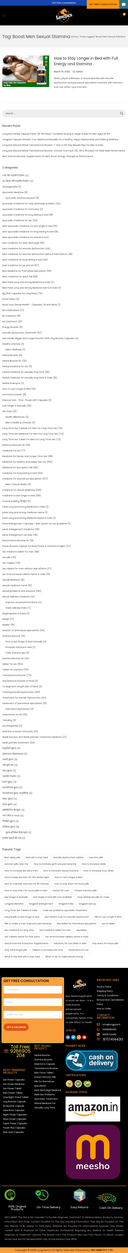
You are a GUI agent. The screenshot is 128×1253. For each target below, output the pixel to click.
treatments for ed (78, 949)
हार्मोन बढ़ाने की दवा (11, 838)
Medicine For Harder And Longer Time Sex (24, 456)
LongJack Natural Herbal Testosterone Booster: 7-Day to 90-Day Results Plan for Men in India (52, 145)
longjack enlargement (41, 903)
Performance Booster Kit (15, 540)
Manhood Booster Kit (13, 445)
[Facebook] (68, 1037)
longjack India (66, 903)
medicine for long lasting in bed (19, 473)
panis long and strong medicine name (23, 512)
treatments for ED (12, 714)
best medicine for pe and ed (18, 265)
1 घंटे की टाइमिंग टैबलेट (13, 175)
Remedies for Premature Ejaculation (76, 923)
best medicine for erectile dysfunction (23, 248)
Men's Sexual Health (16, 484)
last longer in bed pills (16, 897)
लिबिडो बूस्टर (8, 821)
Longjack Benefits (14, 903)
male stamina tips (15, 652)
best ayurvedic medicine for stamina (22, 237)
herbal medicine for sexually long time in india (27, 377)
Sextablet (81, 930)
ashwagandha (10, 186)
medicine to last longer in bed (18, 495)
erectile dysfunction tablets (68, 857)
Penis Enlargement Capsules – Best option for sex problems (34, 523)
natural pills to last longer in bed (22, 916)
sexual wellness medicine (16, 596)
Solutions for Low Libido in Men (70, 943)
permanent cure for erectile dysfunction (67, 916)
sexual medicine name (14, 585)
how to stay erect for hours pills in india (26, 890)
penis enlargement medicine (18, 529)
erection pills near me (16, 864)
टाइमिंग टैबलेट (9, 776)
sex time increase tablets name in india (23, 574)
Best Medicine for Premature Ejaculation (24, 270)
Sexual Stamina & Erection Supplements (26, 943)
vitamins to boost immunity (17, 731)
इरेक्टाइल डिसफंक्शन (12, 753)
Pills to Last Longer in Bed (108, 916)
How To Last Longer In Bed (16, 388)
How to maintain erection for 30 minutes (27, 883)
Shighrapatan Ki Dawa (14, 613)
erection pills (96, 857)
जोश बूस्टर (7, 770)
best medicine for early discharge (20, 242)
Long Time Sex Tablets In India (21, 910)
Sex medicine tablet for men (18, 551)
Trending (7, 720)
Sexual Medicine (11, 579)
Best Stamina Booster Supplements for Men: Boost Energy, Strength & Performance (47, 156)
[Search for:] (64, 113)
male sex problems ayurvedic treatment (65, 910)
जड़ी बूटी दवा (8, 765)
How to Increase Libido (94, 864)
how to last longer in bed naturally (23, 641)
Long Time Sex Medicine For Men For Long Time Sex (30, 433)
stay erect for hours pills (105, 943)
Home (74, 36)
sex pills (6, 557)
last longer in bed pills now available (52, 897)
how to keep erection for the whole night (27, 877)
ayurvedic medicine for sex (17, 220)
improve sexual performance (21, 602)
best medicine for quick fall (17, 276)
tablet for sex (9, 664)
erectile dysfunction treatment (19, 332)
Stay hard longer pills (16, 949)
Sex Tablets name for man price (22, 936)
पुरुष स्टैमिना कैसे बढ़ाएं (16, 832)
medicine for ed (11, 450)
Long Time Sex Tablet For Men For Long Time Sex (28, 439)
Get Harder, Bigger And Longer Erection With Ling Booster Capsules (38, 338)
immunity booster (12, 394)
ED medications (10, 310)
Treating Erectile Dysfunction (18, 692)
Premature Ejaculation (17, 708)
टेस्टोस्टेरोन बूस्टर (10, 787)
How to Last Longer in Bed (68, 877)
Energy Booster (10, 327)
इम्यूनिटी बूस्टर (9, 748)
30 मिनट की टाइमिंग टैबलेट (15, 181)
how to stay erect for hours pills (71, 883)
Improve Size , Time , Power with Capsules (25, 400)
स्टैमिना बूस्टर (8, 826)
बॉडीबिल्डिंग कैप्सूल (11, 810)
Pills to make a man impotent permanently (28, 923)
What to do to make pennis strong (64, 956)
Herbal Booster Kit (11, 360)
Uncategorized (10, 725)
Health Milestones (15, 416)
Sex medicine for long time (19, 930)
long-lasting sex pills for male (93, 897)
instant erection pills (86, 890)
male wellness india (16, 607)
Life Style (7, 411)
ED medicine (9, 315)
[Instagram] (78, 1037)
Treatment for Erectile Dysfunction (21, 697)
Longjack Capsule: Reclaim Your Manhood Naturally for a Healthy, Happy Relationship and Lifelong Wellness (60, 139)
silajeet (6, 624)
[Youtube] (84, 1037)
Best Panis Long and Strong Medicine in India (26, 282)
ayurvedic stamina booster (20, 198)
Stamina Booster (11, 635)
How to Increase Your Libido (99, 870)
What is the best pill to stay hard (22, 956)
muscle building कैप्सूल (14, 501)
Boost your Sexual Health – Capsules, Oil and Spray (29, 304)
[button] (123, 4)
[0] (121, 15)
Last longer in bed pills (14, 405)
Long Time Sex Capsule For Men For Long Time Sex (29, 428)
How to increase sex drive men (21, 870)
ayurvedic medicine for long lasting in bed (25, 214)
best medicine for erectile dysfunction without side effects (34, 254)
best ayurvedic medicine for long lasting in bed (28, 231)
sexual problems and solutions (18, 591)
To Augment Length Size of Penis (20, 686)
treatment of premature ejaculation (22, 703)
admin (79, 71)
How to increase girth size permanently (55, 864)
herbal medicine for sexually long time (23, 372)
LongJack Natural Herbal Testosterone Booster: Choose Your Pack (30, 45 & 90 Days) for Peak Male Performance (63, 150)
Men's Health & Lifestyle (18, 422)
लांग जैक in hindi (10, 815)
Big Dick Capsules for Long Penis (19, 293)
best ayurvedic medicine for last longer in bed (27, 226)
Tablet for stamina (12, 669)
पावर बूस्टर (7, 804)
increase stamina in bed (18, 647)
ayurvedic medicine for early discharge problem (28, 203)
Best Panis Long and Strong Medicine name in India (30, 287)
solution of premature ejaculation (20, 630)
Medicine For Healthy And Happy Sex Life (24, 461)
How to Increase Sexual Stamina (60, 870)
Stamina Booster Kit (13, 658)
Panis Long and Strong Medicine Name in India (27, 518)
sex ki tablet (108, 923)
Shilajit (5, 619)
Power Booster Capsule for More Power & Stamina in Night (33, 546)
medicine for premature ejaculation (22, 478)
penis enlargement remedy (17, 534)
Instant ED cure (61, 890)
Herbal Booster (10, 355)
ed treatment (9, 321)
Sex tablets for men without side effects (24, 568)
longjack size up (87, 903)
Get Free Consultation (64, 2)
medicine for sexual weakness (18, 489)
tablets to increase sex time (47, 949)
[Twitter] (73, 1037)
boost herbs (8, 299)
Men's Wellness (13, 349)
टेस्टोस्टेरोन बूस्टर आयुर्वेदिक (15, 793)
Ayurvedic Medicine (13, 192)
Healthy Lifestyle (11, 343)
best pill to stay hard (37, 857)
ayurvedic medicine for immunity (20, 209)
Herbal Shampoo (11, 383)
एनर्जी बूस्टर (7, 759)
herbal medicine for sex (15, 366)
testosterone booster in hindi (18, 680)
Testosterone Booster (14, 675)
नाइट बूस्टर (7, 798)
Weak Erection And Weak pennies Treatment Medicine (32, 737)
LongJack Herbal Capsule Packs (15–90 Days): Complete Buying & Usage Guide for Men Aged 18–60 (56, 133)
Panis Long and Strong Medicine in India (23, 506)
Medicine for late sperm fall (17, 467)
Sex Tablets (8, 562)
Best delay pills (12, 857)
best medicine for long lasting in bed (22, 259)
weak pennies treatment (15, 742)
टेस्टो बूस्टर (7, 781)
